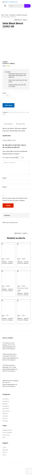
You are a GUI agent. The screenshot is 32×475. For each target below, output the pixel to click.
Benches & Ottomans (20, 112)
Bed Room (5, 403)
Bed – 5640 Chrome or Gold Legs (22, 288)
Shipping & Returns (7, 430)
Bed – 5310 (21, 315)
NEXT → (26, 20)
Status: (4, 65)
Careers (4, 455)
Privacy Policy (6, 435)
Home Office (6, 408)
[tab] (9, 124)
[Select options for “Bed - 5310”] (21, 312)
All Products (11, 112)
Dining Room (6, 406)
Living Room (6, 401)
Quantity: (4, 93)
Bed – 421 (5, 315)
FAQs (4, 437)
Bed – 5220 (5, 259)
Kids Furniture (6, 411)
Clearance (5, 418)
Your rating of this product (9, 157)
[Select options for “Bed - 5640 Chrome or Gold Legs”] (21, 282)
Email (5, 187)
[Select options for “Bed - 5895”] (21, 255)
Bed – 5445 (6, 286)
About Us (5, 452)
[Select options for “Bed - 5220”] (6, 255)
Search (27, 6)
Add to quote (8, 105)
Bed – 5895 (21, 259)
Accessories (5, 416)
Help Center (5, 450)
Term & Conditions (7, 432)
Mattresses (5, 413)
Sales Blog (5, 420)
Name (5, 178)
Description (8, 124)
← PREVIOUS (17, 20)
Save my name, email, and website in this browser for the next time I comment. (15, 199)
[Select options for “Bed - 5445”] (6, 282)
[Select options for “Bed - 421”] (6, 312)
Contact (4, 447)
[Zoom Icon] (27, 33)
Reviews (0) (20, 124)
